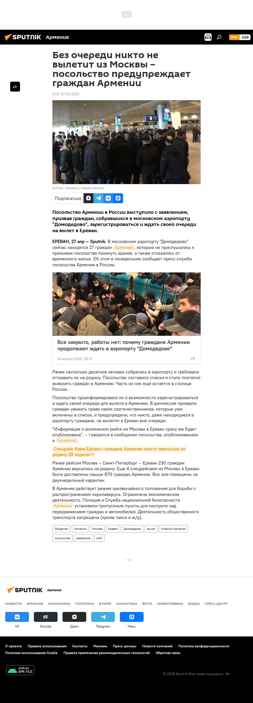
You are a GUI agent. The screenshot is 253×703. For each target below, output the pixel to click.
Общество (61, 529)
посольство (62, 538)
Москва (97, 529)
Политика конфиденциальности (203, 646)
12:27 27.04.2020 (66, 94)
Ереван (113, 529)
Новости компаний (157, 646)
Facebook (66, 440)
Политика (84, 603)
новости (13, 603)
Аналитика (126, 603)
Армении (124, 247)
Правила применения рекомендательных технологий (106, 653)
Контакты (79, 646)
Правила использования (47, 646)
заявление (83, 538)
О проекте (13, 646)
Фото (147, 603)
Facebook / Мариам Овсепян (85, 188)
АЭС (99, 538)
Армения (80, 529)
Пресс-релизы (124, 646)
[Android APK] (20, 670)
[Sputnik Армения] (24, 41)
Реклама (100, 646)
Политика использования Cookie (31, 653)
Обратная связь (168, 653)
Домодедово (132, 529)
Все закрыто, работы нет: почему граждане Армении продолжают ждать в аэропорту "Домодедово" (123, 345)
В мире (105, 603)
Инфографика (170, 603)
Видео (194, 603)
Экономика (59, 603)
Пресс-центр (216, 603)
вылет (151, 529)
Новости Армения (173, 529)
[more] (193, 358)
